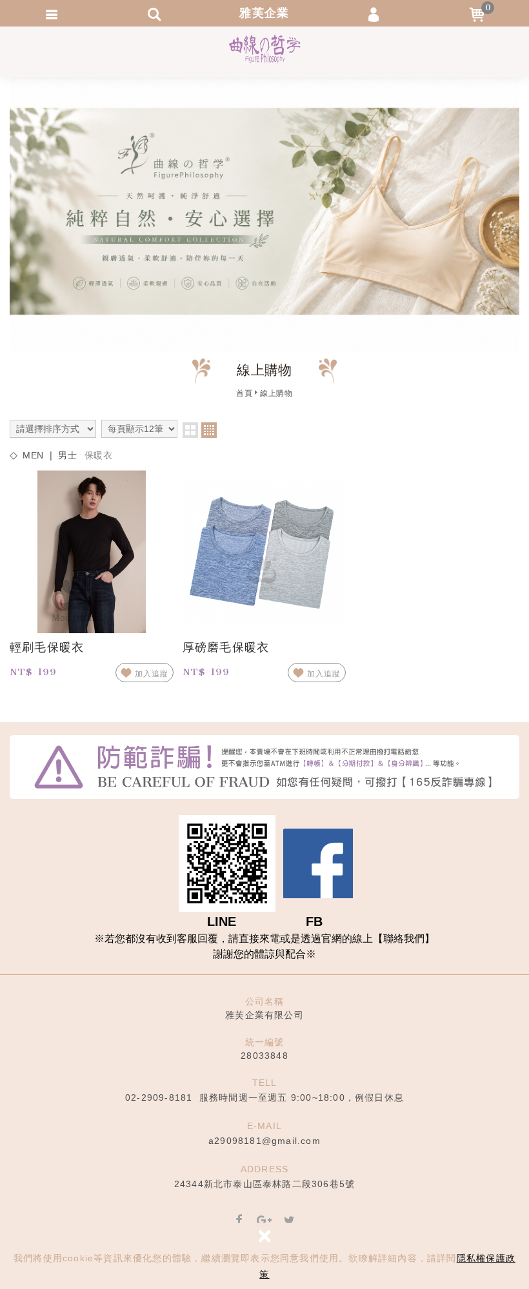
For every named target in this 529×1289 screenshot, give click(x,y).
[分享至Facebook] (239, 1221)
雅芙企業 (264, 12)
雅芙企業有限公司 (264, 49)
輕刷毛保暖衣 (47, 647)
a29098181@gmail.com (264, 1141)
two (190, 430)
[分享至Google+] (264, 1221)
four (209, 430)
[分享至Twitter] (289, 1221)
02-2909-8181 (158, 1097)
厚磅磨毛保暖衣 (226, 647)
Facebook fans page (318, 863)
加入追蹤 (151, 673)
